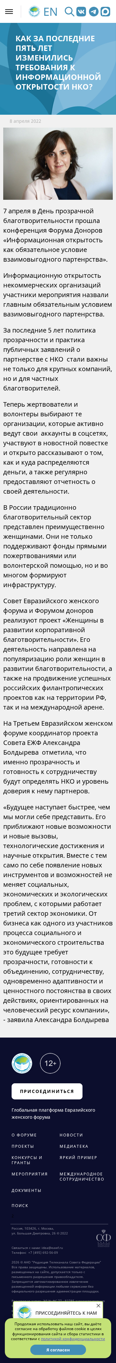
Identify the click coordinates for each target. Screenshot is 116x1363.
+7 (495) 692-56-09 (42, 1252)
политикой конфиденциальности (73, 1338)
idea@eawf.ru (52, 1247)
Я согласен (58, 1350)
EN (50, 11)
